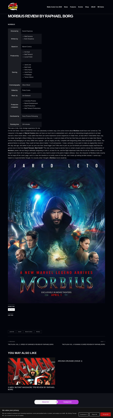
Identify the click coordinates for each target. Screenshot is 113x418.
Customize (83, 414)
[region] (56, 413)
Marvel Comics (28, 331)
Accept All (105, 414)
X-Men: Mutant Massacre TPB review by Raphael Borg (31, 388)
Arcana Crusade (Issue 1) (70, 361)
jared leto (12, 331)
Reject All (94, 414)
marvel (19, 331)
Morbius (38, 331)
